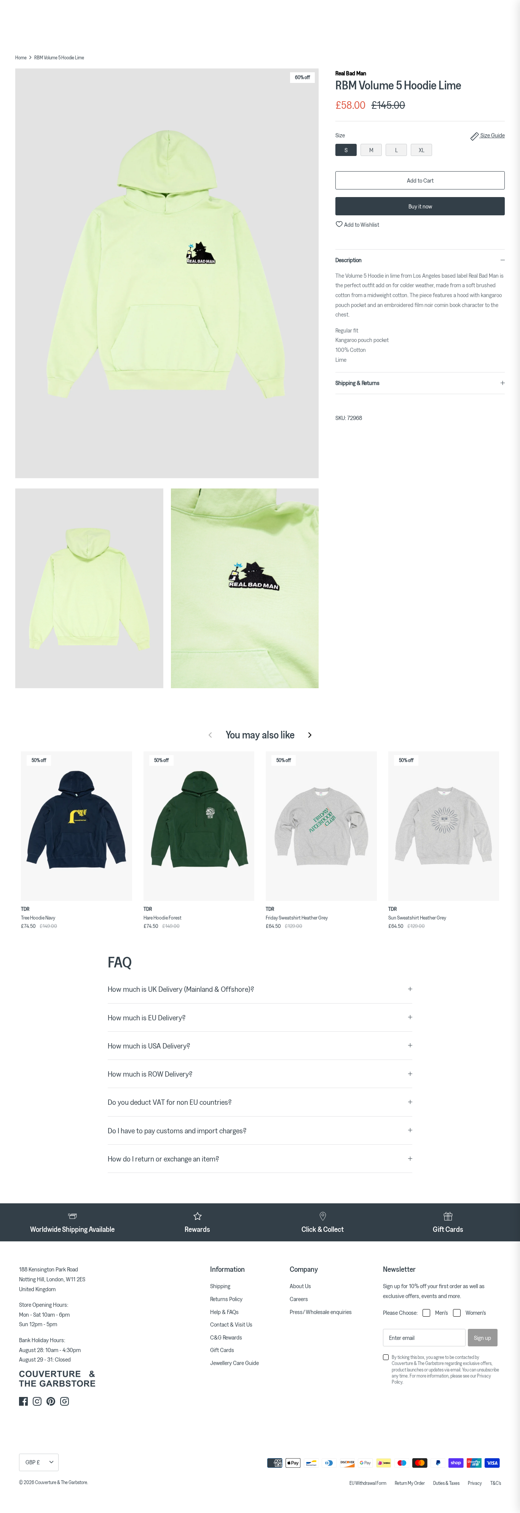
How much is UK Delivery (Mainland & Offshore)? (181, 989)
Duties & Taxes (446, 1483)
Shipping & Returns (357, 382)
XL (421, 149)
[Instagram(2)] (64, 1401)
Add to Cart (420, 180)
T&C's (495, 1483)
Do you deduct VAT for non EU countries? (170, 1102)
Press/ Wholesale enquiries (321, 1311)
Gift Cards (222, 1349)
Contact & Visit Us (231, 1324)
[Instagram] (37, 1401)
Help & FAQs (224, 1311)
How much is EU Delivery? (147, 1017)
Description (348, 259)
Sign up (482, 1337)
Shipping (220, 1285)
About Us (300, 1285)
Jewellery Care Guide (234, 1362)
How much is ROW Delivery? (150, 1073)
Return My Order (410, 1483)
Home (21, 57)
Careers (299, 1298)
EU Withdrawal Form (367, 1483)
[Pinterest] (50, 1401)
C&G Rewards (226, 1337)
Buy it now (420, 206)
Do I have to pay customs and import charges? (177, 1130)
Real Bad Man (350, 73)
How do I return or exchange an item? (163, 1158)
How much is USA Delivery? (149, 1045)
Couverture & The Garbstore (61, 1482)
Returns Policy (226, 1298)
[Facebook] (23, 1401)
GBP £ (33, 1462)
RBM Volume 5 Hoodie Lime (59, 57)
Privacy (475, 1483)
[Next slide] (310, 735)
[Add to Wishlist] (128, 755)
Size (420, 135)
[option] (167, 274)
